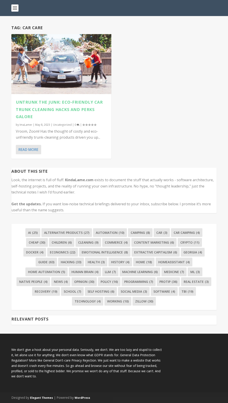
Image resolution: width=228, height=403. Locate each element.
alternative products (66, 232)
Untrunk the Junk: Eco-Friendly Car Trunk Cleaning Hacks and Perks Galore (59, 109)
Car (161, 232)
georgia (192, 252)
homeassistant (174, 262)
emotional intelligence (105, 252)
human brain (84, 272)
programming (138, 282)
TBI (187, 291)
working (118, 301)
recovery (46, 291)
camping (140, 232)
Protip (168, 282)
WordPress (82, 398)
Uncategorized (62, 125)
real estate (196, 282)
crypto (189, 242)
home (144, 262)
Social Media (134, 291)
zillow (144, 301)
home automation (46, 272)
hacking (71, 262)
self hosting (101, 291)
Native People (33, 282)
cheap (37, 242)
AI (33, 232)
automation (110, 232)
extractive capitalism (155, 252)
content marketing (154, 242)
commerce (116, 242)
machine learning (140, 272)
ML (195, 272)
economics (62, 252)
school (72, 291)
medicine (174, 272)
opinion (84, 282)
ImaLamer (26, 125)
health (96, 262)
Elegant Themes (41, 398)
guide (46, 262)
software (164, 291)
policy (109, 282)
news (61, 282)
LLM (110, 272)
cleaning (88, 242)
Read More (28, 149)
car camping (187, 232)
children (62, 242)
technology (88, 301)
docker (34, 252)
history (120, 262)
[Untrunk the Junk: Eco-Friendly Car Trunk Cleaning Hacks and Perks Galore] (61, 64)
